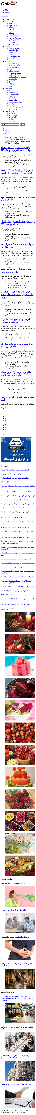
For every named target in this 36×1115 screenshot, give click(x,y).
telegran (7, 12)
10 (5, 431)
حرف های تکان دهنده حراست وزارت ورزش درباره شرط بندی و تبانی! (17, 294)
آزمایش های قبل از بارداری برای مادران (14, 910)
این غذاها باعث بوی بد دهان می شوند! (13, 883)
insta (6, 10)
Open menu (4, 16)
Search (22, 124)
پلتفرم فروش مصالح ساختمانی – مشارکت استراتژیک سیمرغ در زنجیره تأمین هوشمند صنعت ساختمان (17, 998)
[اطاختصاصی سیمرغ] (18, 622)
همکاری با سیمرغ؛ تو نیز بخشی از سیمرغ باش (16, 1084)
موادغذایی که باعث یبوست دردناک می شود (15, 937)
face (6, 9)
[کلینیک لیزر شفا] (16, 462)
